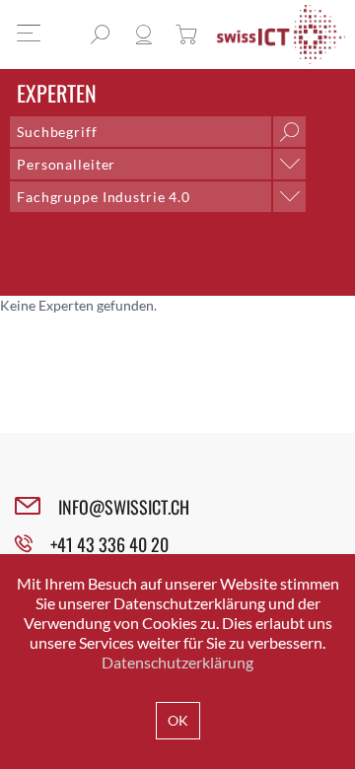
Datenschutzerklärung (177, 662)
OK (178, 720)
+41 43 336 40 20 (109, 544)
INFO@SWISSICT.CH (123, 507)
